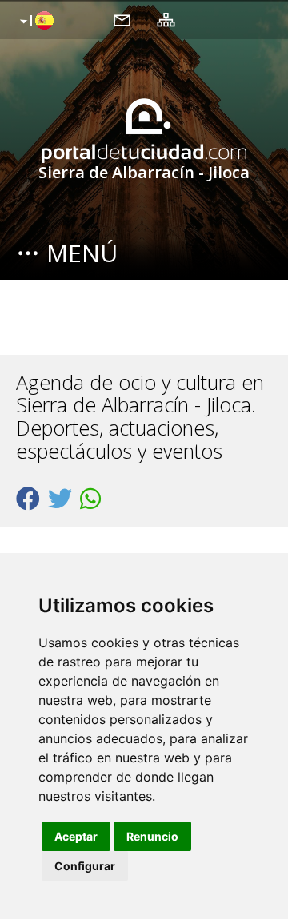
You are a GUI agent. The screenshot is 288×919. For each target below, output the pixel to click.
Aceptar (76, 836)
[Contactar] (122, 19)
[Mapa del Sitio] (166, 19)
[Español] (35, 21)
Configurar (84, 866)
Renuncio (152, 836)
